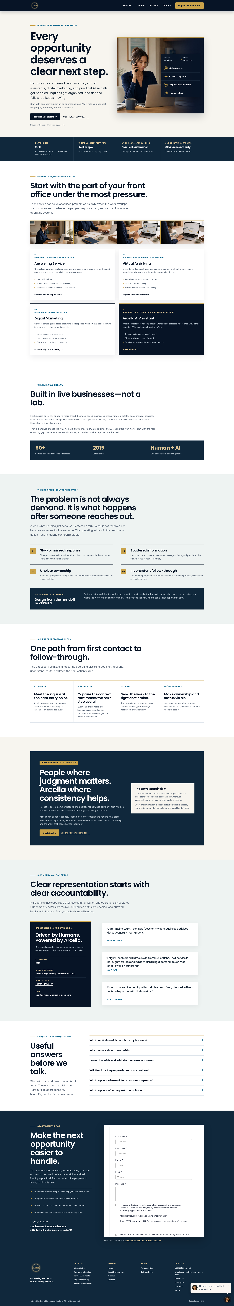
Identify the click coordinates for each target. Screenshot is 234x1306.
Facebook (179, 1279)
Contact (167, 5)
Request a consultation (189, 5)
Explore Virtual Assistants (136, 294)
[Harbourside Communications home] (34, 5)
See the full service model (74, 833)
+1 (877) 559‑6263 (44, 984)
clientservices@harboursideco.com (53, 995)
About (141, 5)
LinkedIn (179, 1286)
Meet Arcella (129, 349)
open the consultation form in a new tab (143, 1240)
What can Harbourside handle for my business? (118, 1040)
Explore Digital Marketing (47, 349)
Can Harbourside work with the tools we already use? (122, 1060)
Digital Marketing (81, 1280)
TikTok (178, 1290)
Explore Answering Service (48, 294)
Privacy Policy (147, 1272)
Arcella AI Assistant (83, 1284)
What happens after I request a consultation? (117, 1090)
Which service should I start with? (110, 1050)
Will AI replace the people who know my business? (120, 1070)
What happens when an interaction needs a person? (121, 1080)
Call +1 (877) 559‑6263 (74, 117)
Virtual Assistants (82, 1276)
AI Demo (153, 5)
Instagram (179, 1283)
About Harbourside (116, 1272)
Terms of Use (147, 1268)
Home (110, 1268)
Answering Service (82, 1272)
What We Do (79, 1268)
